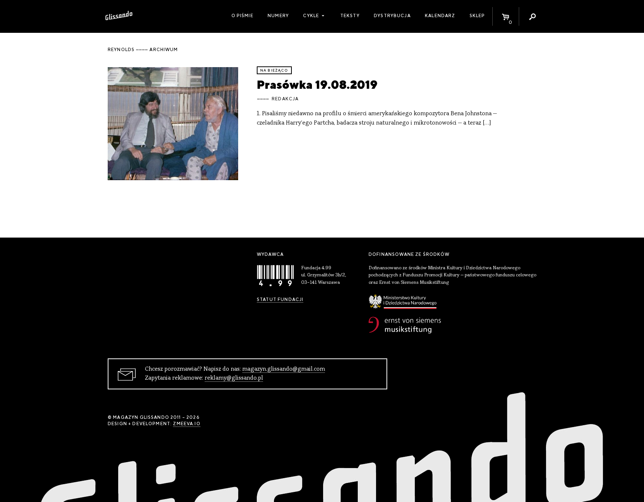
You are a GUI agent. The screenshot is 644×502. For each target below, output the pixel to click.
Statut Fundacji (280, 299)
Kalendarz (440, 15)
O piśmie (242, 15)
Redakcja (285, 98)
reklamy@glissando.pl (234, 378)
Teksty (350, 15)
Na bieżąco (274, 70)
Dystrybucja (392, 15)
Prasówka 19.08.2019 (317, 84)
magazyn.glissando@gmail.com (283, 369)
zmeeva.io (186, 423)
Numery (278, 15)
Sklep (477, 15)
